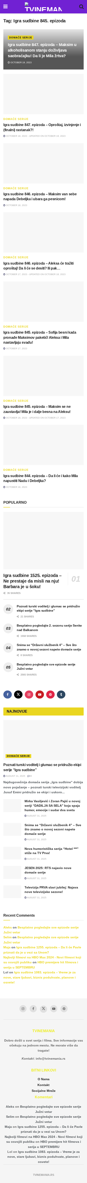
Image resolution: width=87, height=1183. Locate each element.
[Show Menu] (5, 6)
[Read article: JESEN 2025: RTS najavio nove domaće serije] (12, 872)
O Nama (44, 1079)
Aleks (7, 927)
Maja (6, 947)
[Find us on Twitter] (18, 694)
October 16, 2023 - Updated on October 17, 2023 (35, 418)
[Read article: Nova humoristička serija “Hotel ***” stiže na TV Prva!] (12, 853)
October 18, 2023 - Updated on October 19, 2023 (35, 136)
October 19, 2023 (21, 62)
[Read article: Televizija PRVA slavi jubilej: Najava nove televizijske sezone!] (12, 891)
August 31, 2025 (15, 776)
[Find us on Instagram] (29, 694)
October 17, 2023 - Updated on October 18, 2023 (35, 274)
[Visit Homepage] (43, 6)
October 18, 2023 (16, 205)
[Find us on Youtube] (39, 694)
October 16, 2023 (16, 487)
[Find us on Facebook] (7, 694)
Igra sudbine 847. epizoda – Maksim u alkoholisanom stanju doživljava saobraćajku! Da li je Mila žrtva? (42, 50)
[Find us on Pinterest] (50, 694)
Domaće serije (20, 37)
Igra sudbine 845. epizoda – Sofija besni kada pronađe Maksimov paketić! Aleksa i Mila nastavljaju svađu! (39, 337)
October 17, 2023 (16, 348)
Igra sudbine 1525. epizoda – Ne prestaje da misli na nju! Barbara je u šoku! (32, 581)
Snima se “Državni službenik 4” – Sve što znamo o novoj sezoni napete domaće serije (53, 829)
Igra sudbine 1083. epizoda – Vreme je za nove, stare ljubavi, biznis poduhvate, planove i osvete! (39, 977)
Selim (7, 937)
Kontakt (43, 1085)
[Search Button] (81, 6)
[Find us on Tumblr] (61, 694)
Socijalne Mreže (44, 1090)
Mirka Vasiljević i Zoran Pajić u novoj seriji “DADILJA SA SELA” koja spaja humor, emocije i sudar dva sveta (52, 805)
